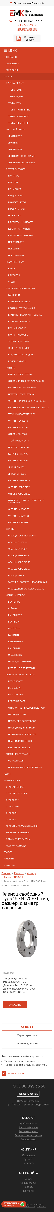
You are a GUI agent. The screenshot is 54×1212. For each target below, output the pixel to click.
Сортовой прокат (16, 169)
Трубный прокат (15, 83)
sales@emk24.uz (27, 25)
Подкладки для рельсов (22, 734)
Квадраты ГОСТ (16, 208)
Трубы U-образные (18, 116)
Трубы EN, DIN (15, 96)
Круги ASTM (14, 189)
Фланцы (10, 529)
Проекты (8, 852)
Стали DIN (11, 813)
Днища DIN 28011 (17, 467)
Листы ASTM (15, 149)
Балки (11, 268)
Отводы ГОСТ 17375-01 (20, 374)
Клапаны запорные (19, 301)
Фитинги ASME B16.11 (19, 487)
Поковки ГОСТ (16, 242)
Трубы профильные (19, 109)
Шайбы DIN (14, 648)
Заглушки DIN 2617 (18, 453)
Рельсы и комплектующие (20, 674)
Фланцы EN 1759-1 (17, 548)
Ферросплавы (16, 760)
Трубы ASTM (14, 103)
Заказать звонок (27, 28)
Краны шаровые (17, 328)
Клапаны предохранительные (25, 314)
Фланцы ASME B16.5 (18, 555)
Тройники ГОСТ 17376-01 (21, 414)
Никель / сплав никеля (18, 832)
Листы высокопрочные (21, 162)
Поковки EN (14, 248)
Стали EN (11, 819)
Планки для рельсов (20, 740)
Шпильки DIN (15, 641)
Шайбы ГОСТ (15, 615)
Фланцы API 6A (16, 575)
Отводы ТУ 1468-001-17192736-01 (26, 381)
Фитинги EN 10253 (18, 420)
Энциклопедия (12, 780)
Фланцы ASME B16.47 (19, 568)
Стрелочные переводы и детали (26, 707)
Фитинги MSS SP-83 (18, 515)
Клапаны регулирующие (21, 308)
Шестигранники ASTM (20, 235)
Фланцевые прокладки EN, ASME (26, 588)
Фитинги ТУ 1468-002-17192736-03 (27, 400)
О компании (10, 57)
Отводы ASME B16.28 (19, 493)
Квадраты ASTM (17, 202)
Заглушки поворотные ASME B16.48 (27, 582)
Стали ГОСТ (12, 800)
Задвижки (14, 294)
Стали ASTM (12, 806)
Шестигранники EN (19, 228)
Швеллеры (14, 275)
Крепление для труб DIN (21, 668)
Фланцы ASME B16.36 (19, 562)
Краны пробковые (18, 334)
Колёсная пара (16, 701)
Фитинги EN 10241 (18, 427)
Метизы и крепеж (15, 595)
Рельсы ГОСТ (15, 681)
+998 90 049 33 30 (29, 20)
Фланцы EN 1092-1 (18, 542)
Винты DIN (14, 628)
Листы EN (13, 142)
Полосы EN (14, 215)
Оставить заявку (29, 38)
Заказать (15, 1004)
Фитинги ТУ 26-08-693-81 (22, 387)
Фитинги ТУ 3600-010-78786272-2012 (28, 407)
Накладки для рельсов (21, 727)
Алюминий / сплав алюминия (22, 826)
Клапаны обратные (19, 321)
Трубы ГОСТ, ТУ (16, 89)
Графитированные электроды (25, 767)
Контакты (9, 865)
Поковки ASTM (16, 255)
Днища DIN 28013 (17, 473)
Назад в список (16, 1073)
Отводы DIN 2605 (17, 434)
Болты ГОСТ (15, 601)
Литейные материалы (18, 754)
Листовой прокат (16, 129)
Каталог (8, 76)
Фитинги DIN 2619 (18, 460)
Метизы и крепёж (28, 1131)
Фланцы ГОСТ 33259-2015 (22, 535)
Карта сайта (41, 1206)
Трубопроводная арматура (20, 288)
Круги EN (13, 182)
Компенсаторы (17, 361)
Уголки (12, 281)
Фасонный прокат (16, 261)
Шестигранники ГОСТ (20, 222)
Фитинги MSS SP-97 (18, 522)
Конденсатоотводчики (21, 354)
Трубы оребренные (18, 122)
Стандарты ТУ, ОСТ (16, 793)
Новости (9, 858)
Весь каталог (28, 1139)
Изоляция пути (17, 714)
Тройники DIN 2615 (18, 440)
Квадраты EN (15, 195)
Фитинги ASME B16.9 (19, 480)
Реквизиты (12, 70)
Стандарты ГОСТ (15, 787)
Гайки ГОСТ (14, 608)
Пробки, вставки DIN (19, 661)
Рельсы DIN (14, 687)
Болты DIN (14, 621)
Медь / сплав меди (16, 845)
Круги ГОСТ (14, 175)
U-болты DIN (15, 654)
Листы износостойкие (21, 155)
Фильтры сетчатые (19, 348)
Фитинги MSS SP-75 (18, 509)
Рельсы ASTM (15, 694)
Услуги (7, 773)
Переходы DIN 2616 (18, 447)
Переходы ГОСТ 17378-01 (21, 394)
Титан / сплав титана (18, 839)
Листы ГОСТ (15, 136)
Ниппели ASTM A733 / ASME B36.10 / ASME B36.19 (26, 501)
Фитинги (10, 367)
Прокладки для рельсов (22, 721)
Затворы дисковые (18, 341)
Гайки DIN (13, 635)
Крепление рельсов (19, 747)
